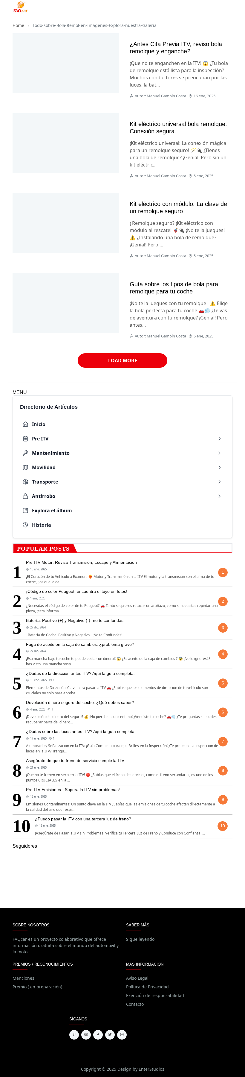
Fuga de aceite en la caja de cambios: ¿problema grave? (80, 644)
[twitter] (110, 1035)
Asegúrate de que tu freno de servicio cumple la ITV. (75, 760)
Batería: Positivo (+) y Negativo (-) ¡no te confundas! (75, 620)
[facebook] (98, 1035)
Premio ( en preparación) (37, 987)
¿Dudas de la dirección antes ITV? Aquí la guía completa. (80, 673)
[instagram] (122, 1035)
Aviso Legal (137, 978)
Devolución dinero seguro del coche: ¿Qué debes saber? (80, 702)
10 (222, 825)
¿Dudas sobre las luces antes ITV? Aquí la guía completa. (81, 731)
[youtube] (86, 1035)
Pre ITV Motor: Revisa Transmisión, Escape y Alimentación (81, 562)
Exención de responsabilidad (155, 995)
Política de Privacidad (147, 987)
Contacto (135, 1004)
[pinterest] (74, 1035)
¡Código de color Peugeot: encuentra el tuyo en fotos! (76, 591)
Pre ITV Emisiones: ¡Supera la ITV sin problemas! (73, 789)
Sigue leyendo (140, 939)
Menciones (23, 978)
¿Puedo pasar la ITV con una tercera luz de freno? (83, 819)
